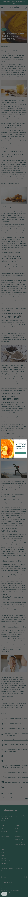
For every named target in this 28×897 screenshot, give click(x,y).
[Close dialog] (26, 440)
